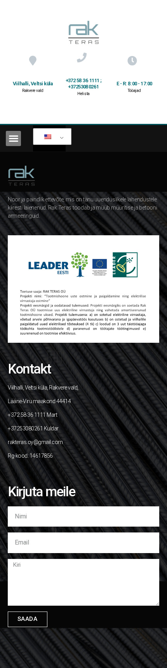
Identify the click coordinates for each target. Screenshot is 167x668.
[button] (13, 138)
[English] (50, 136)
